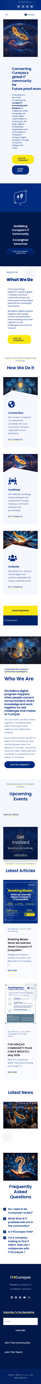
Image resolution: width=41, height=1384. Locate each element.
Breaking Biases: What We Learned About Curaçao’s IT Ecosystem (20, 945)
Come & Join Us (20, 855)
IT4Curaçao (25, 1375)
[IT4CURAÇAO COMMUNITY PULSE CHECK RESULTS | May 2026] (20, 984)
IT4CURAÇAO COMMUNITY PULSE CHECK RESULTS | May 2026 (20, 1050)
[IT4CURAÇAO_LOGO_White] (20, 1276)
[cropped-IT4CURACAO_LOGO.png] (29, 13)
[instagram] (27, 6)
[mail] (29, 1297)
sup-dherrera (13, 929)
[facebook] (23, 6)
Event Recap (12, 931)
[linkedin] (18, 6)
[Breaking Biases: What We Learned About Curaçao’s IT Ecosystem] (20, 881)
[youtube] (31, 6)
